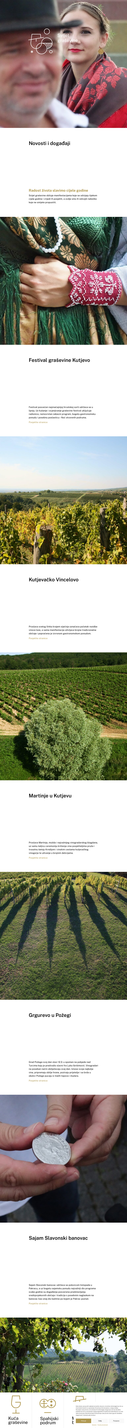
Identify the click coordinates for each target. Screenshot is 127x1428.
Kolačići (94, 1425)
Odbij (100, 1421)
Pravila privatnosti (103, 1425)
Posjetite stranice (38, 422)
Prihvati (83, 1421)
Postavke (116, 1421)
